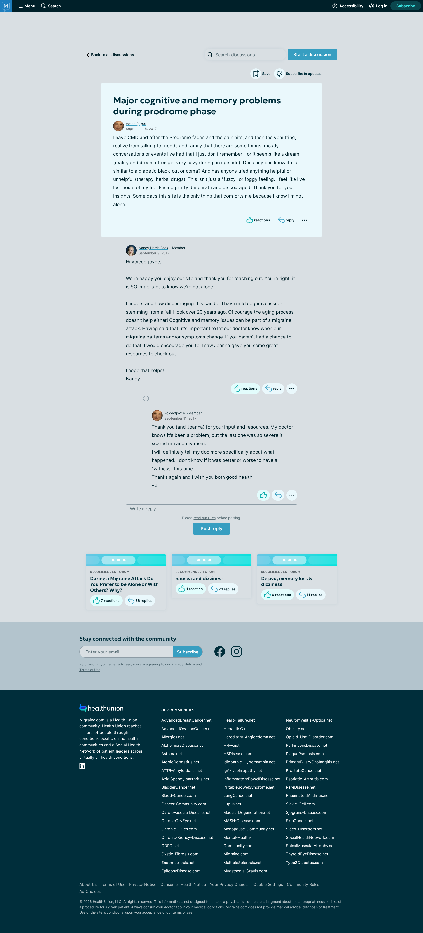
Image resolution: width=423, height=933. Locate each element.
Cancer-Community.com (183, 803)
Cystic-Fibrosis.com (179, 853)
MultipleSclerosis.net (242, 862)
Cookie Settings (268, 884)
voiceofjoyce (136, 123)
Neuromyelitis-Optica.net (309, 720)
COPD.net (170, 845)
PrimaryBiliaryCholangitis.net (312, 761)
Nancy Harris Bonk (153, 248)
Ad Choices (90, 891)
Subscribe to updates (304, 73)
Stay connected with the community (127, 638)
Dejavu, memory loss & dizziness (286, 581)
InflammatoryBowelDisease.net (252, 778)
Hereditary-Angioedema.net (249, 737)
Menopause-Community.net (248, 829)
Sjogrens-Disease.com (306, 812)
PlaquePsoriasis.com (305, 753)
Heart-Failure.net (239, 720)
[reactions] (263, 495)
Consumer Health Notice (183, 884)
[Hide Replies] (146, 398)
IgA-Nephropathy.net (242, 770)
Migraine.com (235, 853)
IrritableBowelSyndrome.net (249, 787)
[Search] (210, 54)
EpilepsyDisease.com (180, 870)
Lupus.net (232, 803)
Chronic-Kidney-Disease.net (187, 837)
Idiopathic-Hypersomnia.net (249, 761)
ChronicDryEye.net (178, 820)
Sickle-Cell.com (300, 803)
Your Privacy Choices (229, 884)
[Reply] (278, 495)
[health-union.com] (101, 709)
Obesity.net (296, 728)
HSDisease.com (237, 753)
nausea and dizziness (200, 578)
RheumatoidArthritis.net (308, 795)
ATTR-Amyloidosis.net (181, 770)
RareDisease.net (301, 787)
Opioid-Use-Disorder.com (309, 737)
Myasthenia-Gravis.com (245, 870)
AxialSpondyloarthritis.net (185, 778)
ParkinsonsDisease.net (306, 745)
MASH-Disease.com (241, 820)
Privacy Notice (183, 664)
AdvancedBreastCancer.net (186, 720)
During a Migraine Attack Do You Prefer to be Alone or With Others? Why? (124, 584)
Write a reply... (144, 508)
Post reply (211, 528)
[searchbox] (250, 54)
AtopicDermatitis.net (180, 761)
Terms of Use (89, 670)
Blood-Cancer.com (178, 795)
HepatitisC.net (236, 728)
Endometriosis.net (178, 862)
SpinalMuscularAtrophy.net (310, 845)
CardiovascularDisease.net (186, 812)
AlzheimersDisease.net (182, 745)
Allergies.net (172, 737)
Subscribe (405, 5)
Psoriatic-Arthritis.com (307, 778)
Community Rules (303, 884)
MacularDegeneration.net (246, 812)
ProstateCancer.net (303, 770)
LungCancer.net (237, 795)
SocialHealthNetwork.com (310, 837)
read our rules (205, 518)
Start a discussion (312, 54)
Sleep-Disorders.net (304, 829)
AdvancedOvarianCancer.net (187, 728)
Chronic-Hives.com (179, 829)
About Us (88, 884)
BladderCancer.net (178, 787)
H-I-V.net (231, 745)
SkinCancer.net (300, 820)
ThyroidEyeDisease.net (307, 853)
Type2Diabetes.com (304, 862)
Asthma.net (171, 753)
